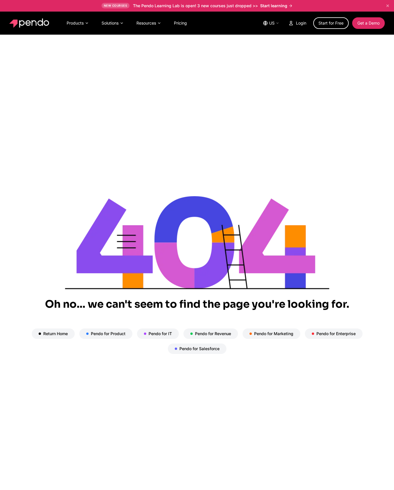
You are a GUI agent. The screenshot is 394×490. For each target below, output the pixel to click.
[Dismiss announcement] (388, 6)
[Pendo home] (30, 23)
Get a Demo (368, 23)
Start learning (273, 5)
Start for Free (331, 23)
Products (75, 23)
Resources (146, 23)
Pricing (180, 23)
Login (301, 23)
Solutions (110, 23)
